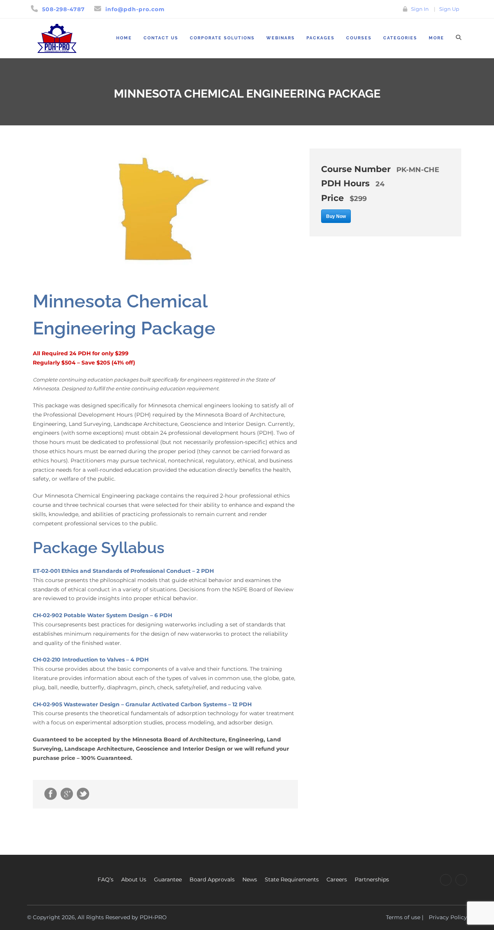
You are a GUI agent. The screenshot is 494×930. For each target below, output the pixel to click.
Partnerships (372, 879)
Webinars (280, 38)
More (436, 38)
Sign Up (449, 9)
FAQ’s (105, 879)
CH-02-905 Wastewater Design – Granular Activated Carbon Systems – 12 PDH (142, 704)
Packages (320, 38)
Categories (400, 38)
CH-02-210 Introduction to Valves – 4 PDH (91, 659)
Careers (337, 879)
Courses (359, 38)
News (249, 879)
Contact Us (161, 38)
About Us (133, 879)
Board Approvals (212, 879)
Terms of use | (404, 917)
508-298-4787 (63, 9)
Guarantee (168, 879)
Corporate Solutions (222, 38)
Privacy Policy (448, 917)
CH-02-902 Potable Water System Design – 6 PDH (102, 615)
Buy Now (336, 216)
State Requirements (292, 879)
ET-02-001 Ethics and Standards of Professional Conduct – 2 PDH (123, 570)
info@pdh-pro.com (135, 9)
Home (124, 38)
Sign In (420, 9)
